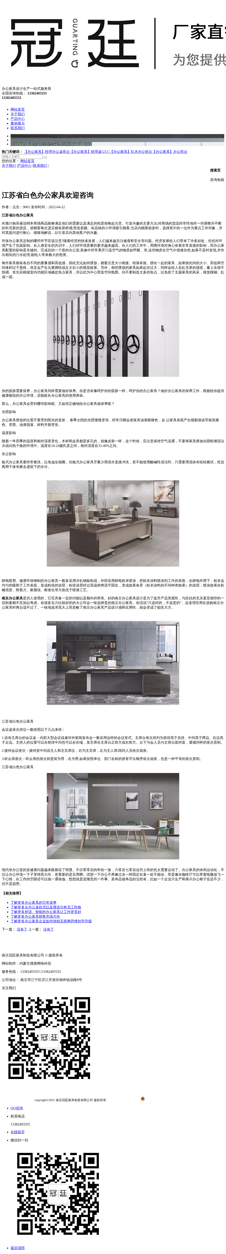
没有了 (22, 929)
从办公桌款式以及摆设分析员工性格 (46, 907)
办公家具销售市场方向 (35, 916)
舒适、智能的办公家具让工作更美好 (46, 912)
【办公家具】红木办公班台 (131, 152)
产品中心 (24, 165)
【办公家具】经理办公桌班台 (47, 152)
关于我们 (9, 165)
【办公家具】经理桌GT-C (90, 152)
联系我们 (40, 165)
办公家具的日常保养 (33, 902)
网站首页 (27, 161)
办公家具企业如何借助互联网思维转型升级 (51, 921)
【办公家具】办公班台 (169, 152)
